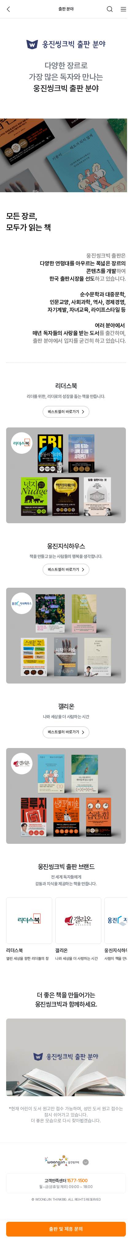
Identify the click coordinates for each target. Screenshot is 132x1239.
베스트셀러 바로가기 (63, 411)
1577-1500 (77, 1180)
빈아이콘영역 (22, 9)
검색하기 (110, 9)
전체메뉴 (123, 9)
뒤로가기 (8, 9)
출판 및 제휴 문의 (66, 1229)
